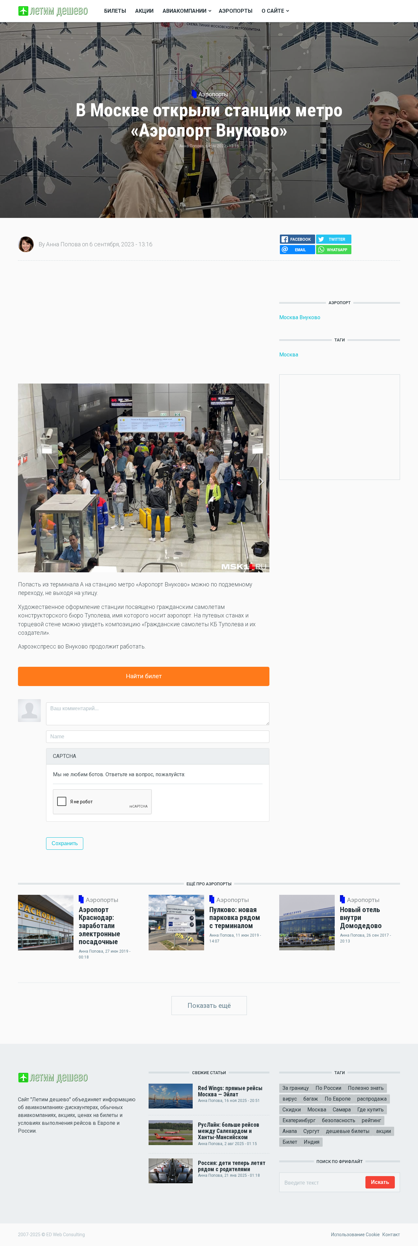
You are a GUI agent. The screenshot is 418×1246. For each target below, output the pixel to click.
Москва (288, 355)
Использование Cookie (355, 1234)
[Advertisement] (143, 322)
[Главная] (54, 11)
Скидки (291, 1110)
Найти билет (144, 676)
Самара (342, 1110)
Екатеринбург (298, 1120)
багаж (310, 1099)
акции (383, 1131)
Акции (144, 11)
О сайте (273, 11)
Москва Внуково (299, 317)
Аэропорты (235, 11)
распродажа (372, 1099)
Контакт (391, 1234)
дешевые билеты (348, 1131)
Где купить (370, 1110)
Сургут (311, 1131)
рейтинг (371, 1120)
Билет (289, 1142)
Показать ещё (209, 1005)
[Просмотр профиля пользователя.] (26, 244)
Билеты (115, 11)
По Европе (338, 1099)
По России (328, 1088)
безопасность (338, 1120)
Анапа (289, 1131)
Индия (311, 1142)
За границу (295, 1088)
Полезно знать (366, 1088)
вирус (289, 1099)
